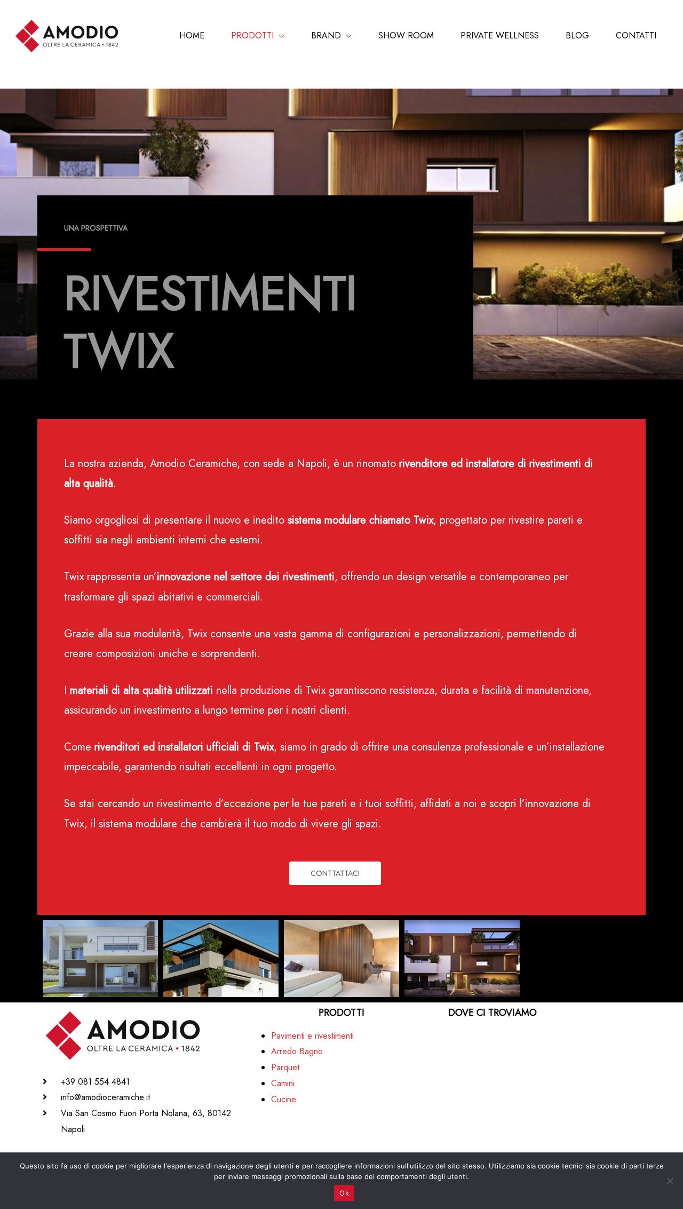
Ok (344, 1193)
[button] (335, 873)
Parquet (285, 1067)
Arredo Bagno (297, 1051)
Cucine (283, 1099)
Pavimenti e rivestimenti (312, 1036)
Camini (283, 1083)
